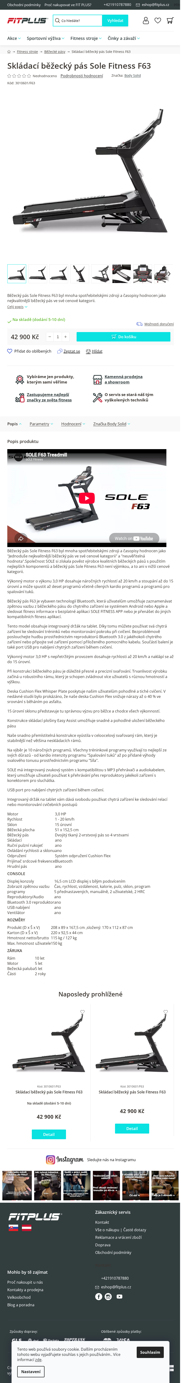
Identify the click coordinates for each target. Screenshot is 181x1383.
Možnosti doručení (159, 324)
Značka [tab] (109, 423)
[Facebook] (98, 1296)
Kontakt (102, 1222)
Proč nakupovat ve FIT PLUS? (68, 4)
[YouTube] (119, 1298)
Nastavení (31, 1371)
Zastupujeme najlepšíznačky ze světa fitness (49, 397)
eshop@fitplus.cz (155, 4)
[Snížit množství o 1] (50, 336)
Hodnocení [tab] (71, 423)
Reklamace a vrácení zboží (118, 1237)
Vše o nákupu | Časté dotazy (120, 1229)
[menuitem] (15, 38)
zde (38, 1359)
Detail (49, 1134)
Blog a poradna (20, 1304)
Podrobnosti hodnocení (82, 75)
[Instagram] (108, 1296)
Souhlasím (150, 1352)
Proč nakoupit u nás (25, 1282)
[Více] (167, 37)
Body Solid (132, 75)
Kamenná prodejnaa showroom (124, 379)
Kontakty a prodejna (25, 1289)
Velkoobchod (19, 1297)
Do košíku (127, 336)
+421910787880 (117, 4)
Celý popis (15, 306)
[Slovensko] (13, 1228)
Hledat (115, 20)
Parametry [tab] (39, 423)
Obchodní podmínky (24, 4)
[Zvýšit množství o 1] (65, 336)
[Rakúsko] (26, 1228)
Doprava (103, 1245)
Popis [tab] (12, 423)
